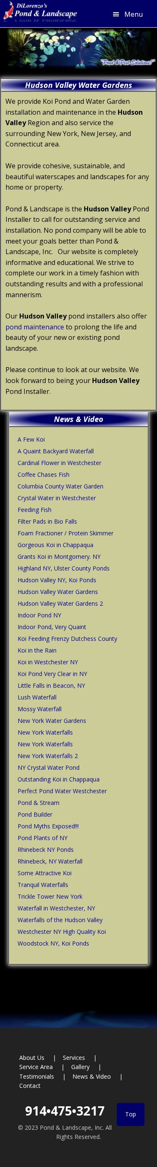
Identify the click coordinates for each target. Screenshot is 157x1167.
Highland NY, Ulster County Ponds (64, 568)
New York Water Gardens (52, 721)
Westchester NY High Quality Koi (62, 932)
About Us (31, 1058)
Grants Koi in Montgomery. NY (59, 556)
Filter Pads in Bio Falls (47, 521)
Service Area (36, 1067)
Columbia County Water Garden (60, 486)
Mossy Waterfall (40, 709)
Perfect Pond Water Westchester (62, 791)
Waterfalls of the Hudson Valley (60, 920)
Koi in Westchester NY (48, 662)
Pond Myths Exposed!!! (48, 826)
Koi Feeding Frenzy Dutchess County (67, 639)
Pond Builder (35, 814)
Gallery (80, 1067)
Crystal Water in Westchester (57, 498)
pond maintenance (34, 327)
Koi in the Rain (37, 650)
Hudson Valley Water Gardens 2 (60, 603)
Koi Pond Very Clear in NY (52, 674)
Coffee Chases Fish (43, 474)
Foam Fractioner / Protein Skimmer (65, 533)
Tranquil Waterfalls (43, 885)
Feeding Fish (34, 510)
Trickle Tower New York (50, 896)
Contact (30, 1086)
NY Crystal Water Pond (49, 767)
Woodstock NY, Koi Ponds (53, 943)
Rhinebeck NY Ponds (46, 849)
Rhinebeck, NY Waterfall (50, 861)
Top (130, 1114)
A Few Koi (31, 439)
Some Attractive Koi (45, 873)
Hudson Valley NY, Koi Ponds (57, 580)
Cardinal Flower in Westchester (59, 463)
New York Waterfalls (45, 732)
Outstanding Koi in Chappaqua (59, 779)
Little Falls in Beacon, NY (51, 685)
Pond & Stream (38, 803)
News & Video (91, 1076)
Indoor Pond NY (39, 615)
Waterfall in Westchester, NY (56, 908)
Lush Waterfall (37, 697)
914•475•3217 (65, 1110)
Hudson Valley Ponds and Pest (39, 13)
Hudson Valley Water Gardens (58, 592)
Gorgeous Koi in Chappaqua (55, 545)
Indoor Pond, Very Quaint (52, 627)
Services (74, 1058)
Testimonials (36, 1076)
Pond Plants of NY (42, 838)
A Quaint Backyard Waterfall (56, 451)
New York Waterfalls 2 (48, 756)
